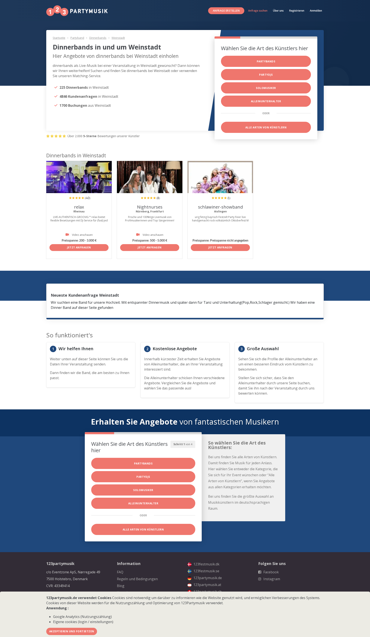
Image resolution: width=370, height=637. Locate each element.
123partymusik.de (207, 577)
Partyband (77, 38)
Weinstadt (118, 38)
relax (79, 207)
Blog (120, 585)
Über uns (278, 10)
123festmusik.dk (205, 564)
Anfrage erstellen (226, 10)
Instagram (271, 579)
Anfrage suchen (257, 10)
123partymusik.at (206, 584)
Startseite (59, 38)
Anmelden (316, 10)
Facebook (271, 572)
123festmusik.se (205, 571)
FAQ (120, 572)
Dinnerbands (97, 38)
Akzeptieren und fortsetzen (71, 631)
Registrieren (296, 10)
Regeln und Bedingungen (137, 579)
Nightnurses (150, 207)
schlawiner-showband (220, 207)
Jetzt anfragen (79, 247)
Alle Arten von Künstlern (266, 127)
